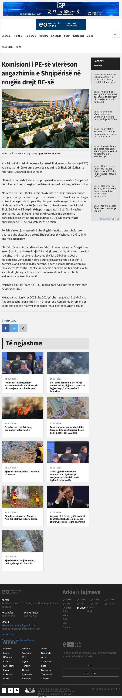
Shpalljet (26, 679)
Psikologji (8, 674)
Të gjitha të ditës (109, 219)
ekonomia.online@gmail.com (19, 625)
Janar (65, 607)
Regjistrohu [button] (91, 673)
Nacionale (31, 35)
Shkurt (66, 611)
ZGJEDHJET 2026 (11, 46)
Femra (6, 679)
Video (90, 35)
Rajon (6, 670)
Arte (43, 657)
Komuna (43, 35)
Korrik (90, 607)
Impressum (8, 634)
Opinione (26, 653)
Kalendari (78, 35)
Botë (43, 666)
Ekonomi (6, 35)
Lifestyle (56, 35)
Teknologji (46, 674)
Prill (65, 619)
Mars (65, 615)
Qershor (67, 627)
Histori (25, 670)
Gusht (90, 611)
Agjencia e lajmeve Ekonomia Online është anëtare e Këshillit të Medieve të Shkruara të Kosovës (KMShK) (56, 693)
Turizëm (26, 666)
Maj (65, 623)
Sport (67, 35)
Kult (24, 657)
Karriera (45, 679)
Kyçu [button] (90, 665)
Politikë (18, 35)
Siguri (25, 661)
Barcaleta (46, 670)
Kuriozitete (8, 666)
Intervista (27, 674)
